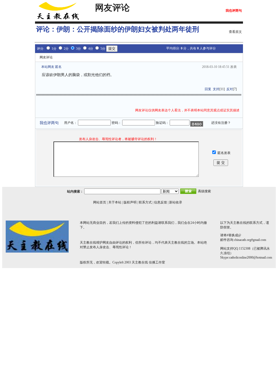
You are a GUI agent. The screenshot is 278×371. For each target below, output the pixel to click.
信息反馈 (160, 202)
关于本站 (114, 202)
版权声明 (130, 202)
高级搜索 (204, 191)
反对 (229, 89)
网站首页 (99, 202)
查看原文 (235, 32)
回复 (208, 89)
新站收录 (175, 202)
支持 (216, 89)
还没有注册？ (221, 123)
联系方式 (145, 202)
